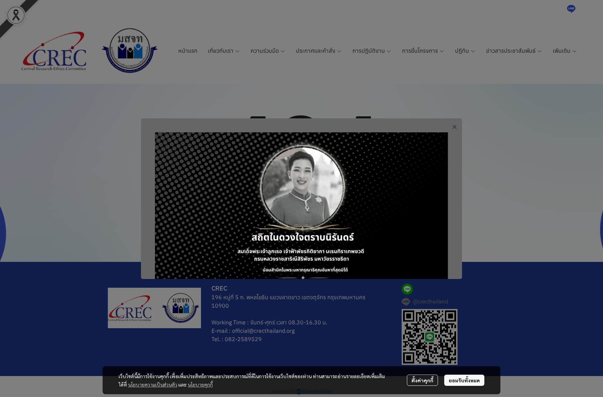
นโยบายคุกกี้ (200, 384)
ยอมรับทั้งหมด (464, 380)
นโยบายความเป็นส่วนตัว (152, 384)
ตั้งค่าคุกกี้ (422, 380)
